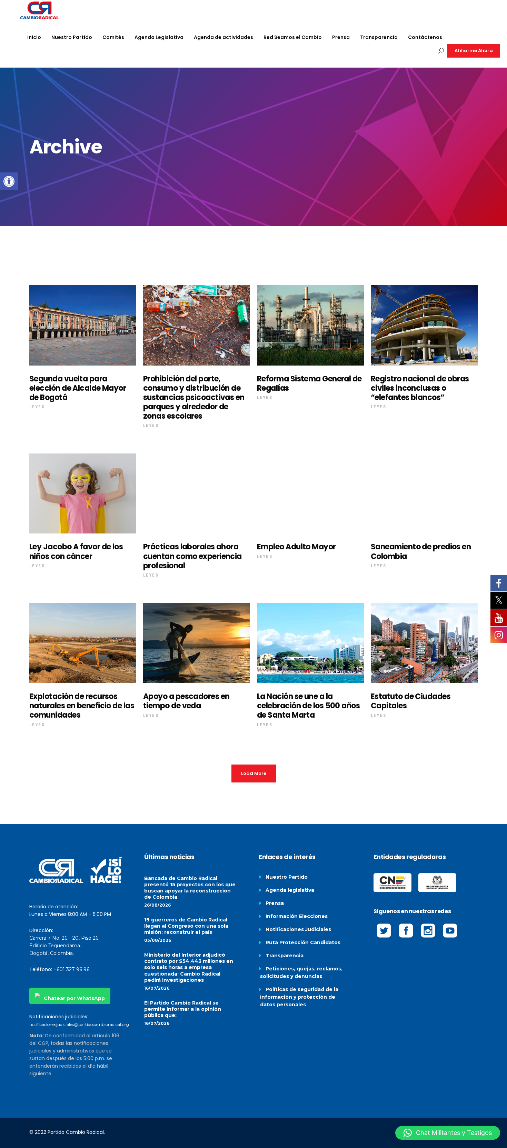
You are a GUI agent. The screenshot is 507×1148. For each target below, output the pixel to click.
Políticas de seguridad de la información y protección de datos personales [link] (299, 997)
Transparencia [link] (285, 955)
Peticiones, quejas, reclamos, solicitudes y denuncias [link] (301, 972)
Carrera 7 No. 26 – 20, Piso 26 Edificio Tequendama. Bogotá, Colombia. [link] (63, 945)
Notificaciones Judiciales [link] (298, 929)
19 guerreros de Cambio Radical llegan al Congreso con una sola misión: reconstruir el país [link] (186, 926)
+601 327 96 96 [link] (71, 969)
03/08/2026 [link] (157, 940)
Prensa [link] (275, 903)
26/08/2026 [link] (157, 905)
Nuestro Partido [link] (287, 877)
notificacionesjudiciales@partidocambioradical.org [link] (79, 1024)
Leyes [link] (37, 407)
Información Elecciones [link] (297, 916)
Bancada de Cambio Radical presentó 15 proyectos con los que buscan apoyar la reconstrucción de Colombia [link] (190, 887)
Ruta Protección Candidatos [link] (303, 942)
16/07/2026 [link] (156, 988)
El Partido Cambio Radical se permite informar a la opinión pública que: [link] (182, 1009)
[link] (9, 181)
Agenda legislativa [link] (290, 890)
